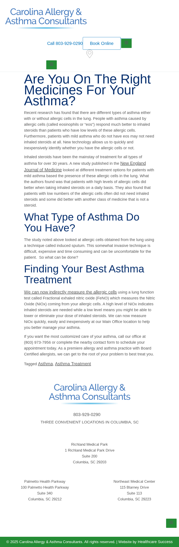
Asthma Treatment (73, 363)
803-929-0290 (86, 414)
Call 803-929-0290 (65, 43)
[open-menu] (126, 43)
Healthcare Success (155, 542)
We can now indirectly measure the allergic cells (70, 292)
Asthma (45, 363)
